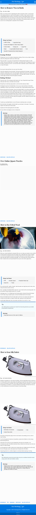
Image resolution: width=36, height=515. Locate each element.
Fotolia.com (34, 376)
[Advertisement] (18, 31)
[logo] (18, 1)
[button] (1, 2)
